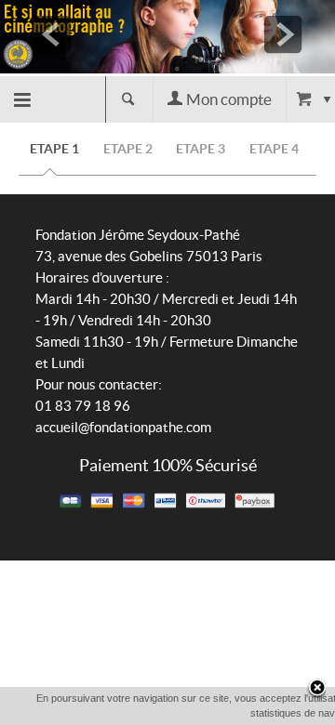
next (282, 34)
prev (52, 34)
